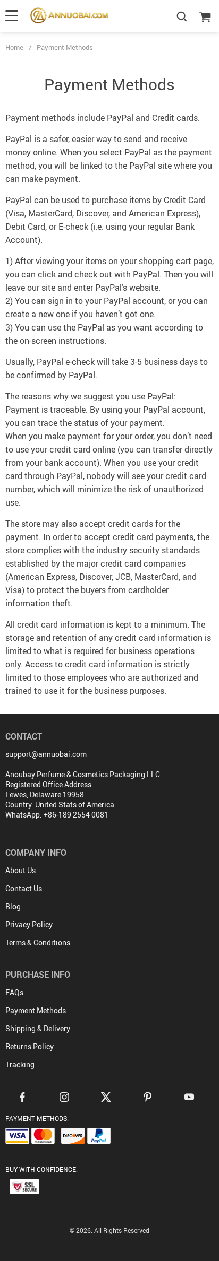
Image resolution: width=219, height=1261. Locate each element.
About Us (20, 870)
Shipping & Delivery (37, 1028)
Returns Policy (29, 1046)
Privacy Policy (29, 924)
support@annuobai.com (46, 754)
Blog (13, 906)
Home (14, 47)
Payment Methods (35, 1010)
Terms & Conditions (37, 942)
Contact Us (23, 888)
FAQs (14, 992)
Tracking (20, 1064)
